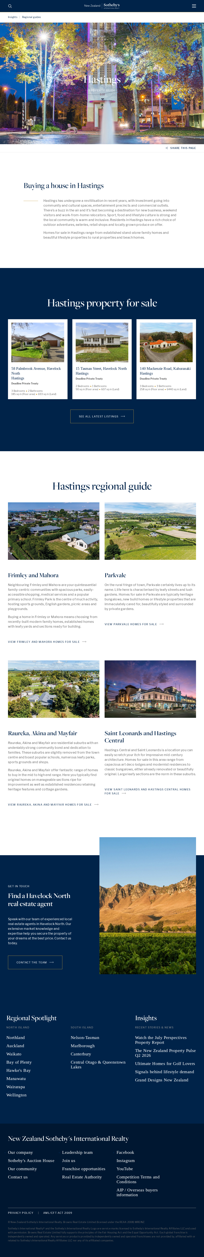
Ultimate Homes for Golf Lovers (165, 1063)
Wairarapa (15, 1086)
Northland (15, 1037)
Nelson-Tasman (85, 1037)
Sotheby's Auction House (31, 1160)
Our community (22, 1168)
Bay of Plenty (19, 1062)
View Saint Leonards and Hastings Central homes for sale (148, 791)
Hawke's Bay (18, 1070)
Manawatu (16, 1078)
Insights (12, 17)
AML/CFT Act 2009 (58, 1213)
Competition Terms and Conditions (138, 1179)
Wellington (16, 1095)
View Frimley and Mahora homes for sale (44, 641)
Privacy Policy (20, 1213)
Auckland (15, 1045)
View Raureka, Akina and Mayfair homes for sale (50, 804)
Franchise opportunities (83, 1168)
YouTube (125, 1168)
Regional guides (31, 17)
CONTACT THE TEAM (32, 962)
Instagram (126, 1160)
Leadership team (77, 1152)
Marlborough (83, 1045)
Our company (20, 1152)
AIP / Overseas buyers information (137, 1192)
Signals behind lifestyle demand (164, 1071)
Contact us (18, 1177)
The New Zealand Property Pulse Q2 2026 (165, 1053)
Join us (68, 1160)
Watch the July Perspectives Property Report (161, 1040)
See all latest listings (99, 416)
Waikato (14, 1054)
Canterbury (81, 1054)
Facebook (125, 1152)
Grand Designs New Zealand (161, 1080)
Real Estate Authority (82, 1177)
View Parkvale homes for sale (131, 624)
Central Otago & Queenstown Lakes (98, 1064)
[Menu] (194, 6)
